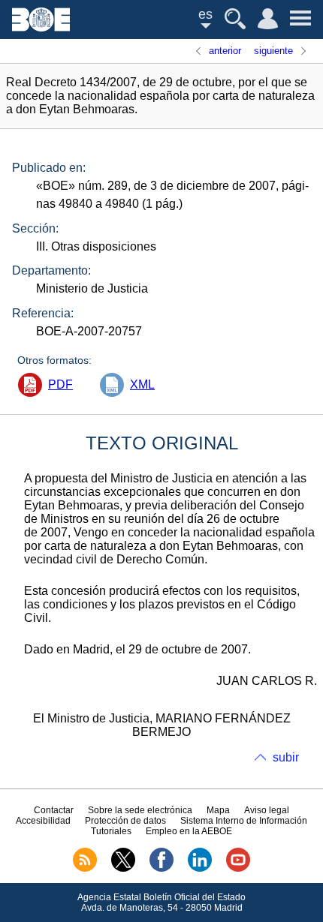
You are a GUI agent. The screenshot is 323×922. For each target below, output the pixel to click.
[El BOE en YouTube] (238, 868)
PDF (60, 384)
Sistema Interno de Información (243, 820)
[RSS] (85, 868)
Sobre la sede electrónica (140, 810)
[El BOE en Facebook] (161, 868)
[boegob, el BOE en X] (123, 868)
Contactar (54, 810)
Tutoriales (111, 831)
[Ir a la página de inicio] (41, 27)
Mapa (218, 810)
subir (286, 757)
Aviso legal (266, 810)
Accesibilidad (43, 820)
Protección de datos (125, 820)
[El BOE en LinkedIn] (200, 868)
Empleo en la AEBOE (189, 831)
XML (142, 384)
